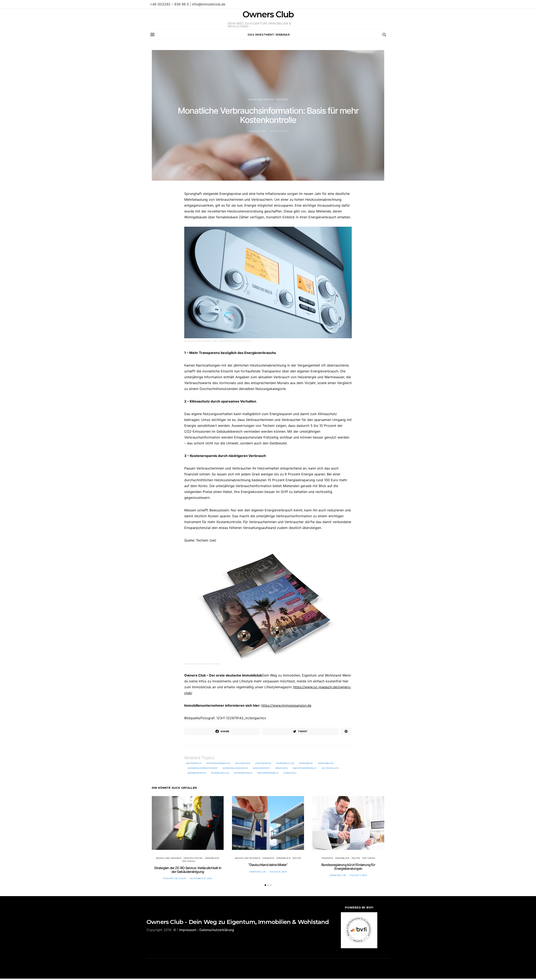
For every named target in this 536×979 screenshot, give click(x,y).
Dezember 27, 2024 (201, 878)
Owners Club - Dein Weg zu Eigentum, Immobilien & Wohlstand (238, 922)
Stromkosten (243, 773)
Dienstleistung (193, 858)
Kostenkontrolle (305, 768)
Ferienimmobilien (219, 763)
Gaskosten (243, 763)
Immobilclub (286, 763)
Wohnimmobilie (268, 773)
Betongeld (194, 763)
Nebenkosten (197, 773)
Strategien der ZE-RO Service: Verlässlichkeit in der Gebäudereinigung (187, 870)
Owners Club (268, 14)
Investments (262, 768)
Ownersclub (221, 773)
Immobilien (327, 763)
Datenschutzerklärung (216, 930)
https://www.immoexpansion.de (286, 705)
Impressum (187, 930)
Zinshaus (291, 773)
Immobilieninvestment (203, 768)
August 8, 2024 (278, 871)
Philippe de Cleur (174, 878)
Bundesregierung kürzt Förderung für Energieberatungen (348, 867)
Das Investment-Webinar (269, 34)
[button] (265, 885)
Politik (296, 858)
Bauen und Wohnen (261, 99)
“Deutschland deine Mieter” (267, 865)
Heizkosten (264, 763)
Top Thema (188, 861)
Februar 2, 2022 (257, 131)
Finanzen (282, 99)
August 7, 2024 (358, 875)
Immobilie (306, 763)
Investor (282, 768)
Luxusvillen (331, 768)
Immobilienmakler (236, 768)
